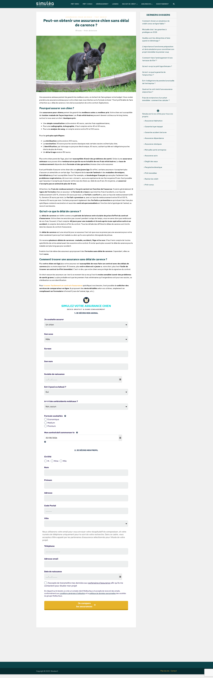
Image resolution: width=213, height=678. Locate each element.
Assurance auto (151, 156)
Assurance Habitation (153, 121)
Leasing (115, 4)
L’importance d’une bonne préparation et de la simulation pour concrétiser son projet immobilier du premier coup (158, 49)
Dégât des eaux (151, 161)
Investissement (162, 4)
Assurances (146, 4)
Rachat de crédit (129, 4)
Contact (174, 671)
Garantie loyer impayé (154, 126)
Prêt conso (87, 4)
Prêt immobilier (151, 173)
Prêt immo (75, 4)
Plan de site (164, 671)
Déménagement (102, 4)
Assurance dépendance (154, 138)
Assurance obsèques (153, 144)
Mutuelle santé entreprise (155, 150)
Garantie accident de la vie (156, 132)
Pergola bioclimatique (153, 167)
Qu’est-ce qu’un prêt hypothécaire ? (157, 66)
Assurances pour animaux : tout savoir (86, 17)
